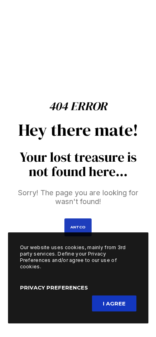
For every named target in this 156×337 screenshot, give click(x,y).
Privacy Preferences (54, 287)
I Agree (114, 303)
